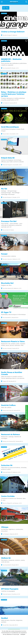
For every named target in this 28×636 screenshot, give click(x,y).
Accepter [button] (23, 634)
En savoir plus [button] (15, 634)
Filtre (7, 8)
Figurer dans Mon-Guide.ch (26, 412)
